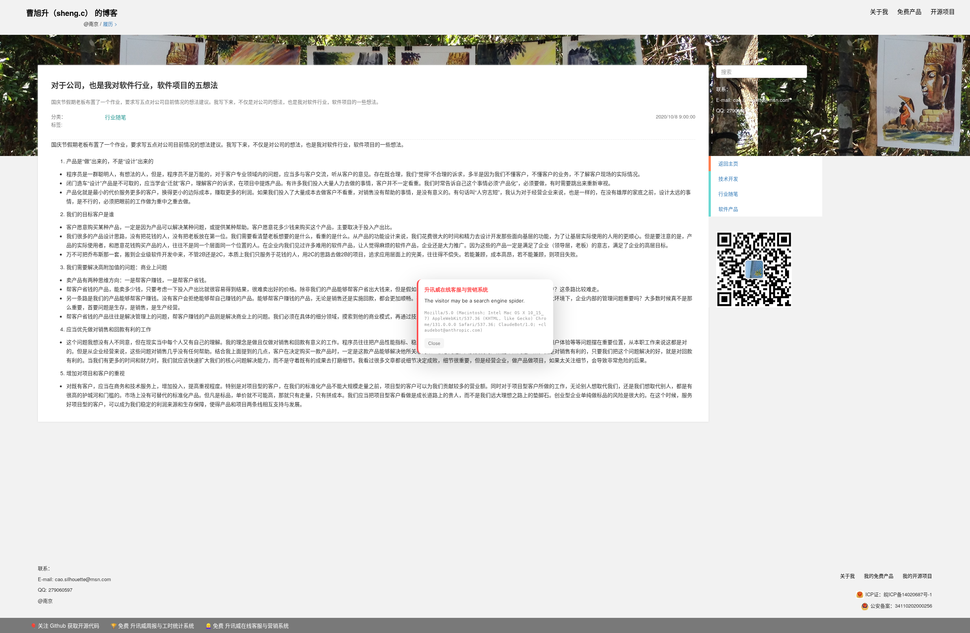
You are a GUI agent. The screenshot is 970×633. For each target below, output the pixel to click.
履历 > (110, 23)
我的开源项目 (917, 575)
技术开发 (728, 178)
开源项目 (943, 11)
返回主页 (728, 163)
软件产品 (728, 208)
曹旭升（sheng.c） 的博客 (71, 12)
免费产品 (909, 11)
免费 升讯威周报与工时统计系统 (156, 625)
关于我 (879, 11)
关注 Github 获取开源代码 (68, 625)
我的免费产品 (878, 575)
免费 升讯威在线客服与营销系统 (251, 625)
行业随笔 (115, 117)
